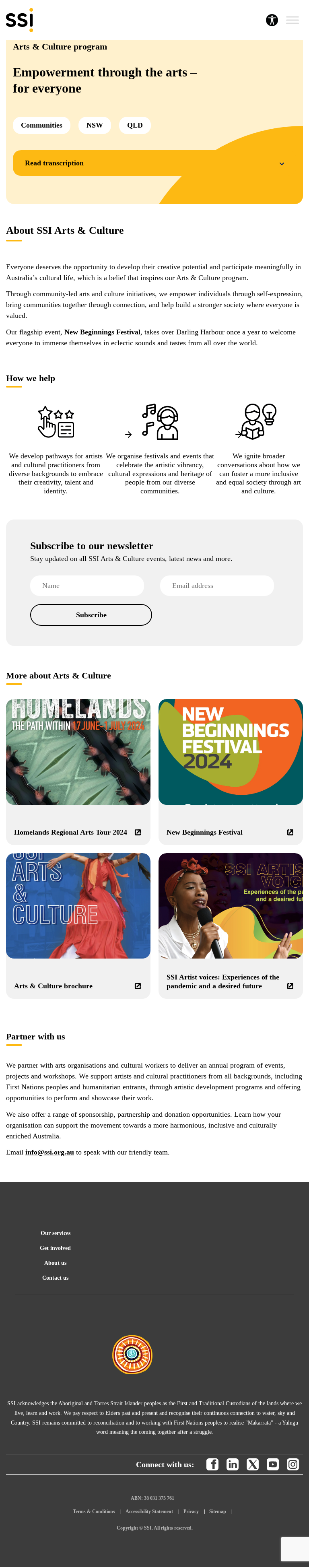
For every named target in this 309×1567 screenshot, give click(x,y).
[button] (154, 163)
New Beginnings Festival (102, 332)
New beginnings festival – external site (231, 772)
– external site (78, 772)
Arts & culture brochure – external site (78, 926)
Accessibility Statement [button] (149, 1511)
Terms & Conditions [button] (94, 1511)
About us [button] (55, 1263)
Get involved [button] (55, 1248)
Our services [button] (55, 1233)
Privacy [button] (191, 1511)
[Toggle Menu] (292, 20)
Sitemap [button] (217, 1511)
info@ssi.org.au (49, 1152)
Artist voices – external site (231, 926)
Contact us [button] (55, 1278)
